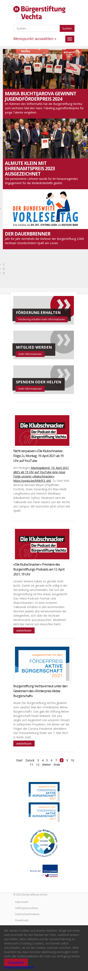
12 (37, 764)
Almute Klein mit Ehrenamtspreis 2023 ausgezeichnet (30, 168)
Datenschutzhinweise (27, 914)
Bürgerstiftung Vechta (39, 13)
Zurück (29, 760)
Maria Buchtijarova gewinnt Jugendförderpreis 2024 (40, 96)
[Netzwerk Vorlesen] (44, 871)
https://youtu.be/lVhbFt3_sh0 (32, 481)
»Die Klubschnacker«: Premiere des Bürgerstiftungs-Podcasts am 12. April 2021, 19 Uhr (38, 569)
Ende (57, 764)
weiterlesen (24, 630)
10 (72, 760)
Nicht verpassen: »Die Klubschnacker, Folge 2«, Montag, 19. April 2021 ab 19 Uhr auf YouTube (38, 456)
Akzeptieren (16, 962)
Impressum (21, 902)
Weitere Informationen (19, 967)
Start (19, 760)
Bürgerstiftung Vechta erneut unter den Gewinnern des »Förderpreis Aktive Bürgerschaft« (40, 691)
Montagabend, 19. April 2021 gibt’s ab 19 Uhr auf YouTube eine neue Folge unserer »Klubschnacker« (41, 472)
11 (31, 764)
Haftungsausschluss (26, 908)
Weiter (46, 764)
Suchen (67, 28)
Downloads (21, 920)
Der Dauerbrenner (27, 233)
